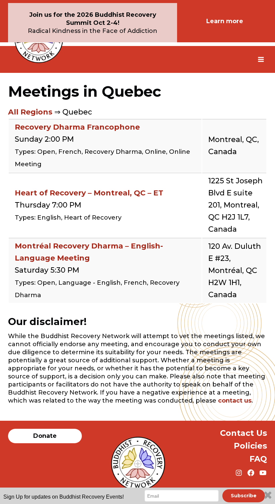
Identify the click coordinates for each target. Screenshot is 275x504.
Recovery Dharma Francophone (77, 127)
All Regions (30, 112)
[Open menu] (261, 59)
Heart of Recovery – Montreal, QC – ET (89, 192)
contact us (235, 400)
